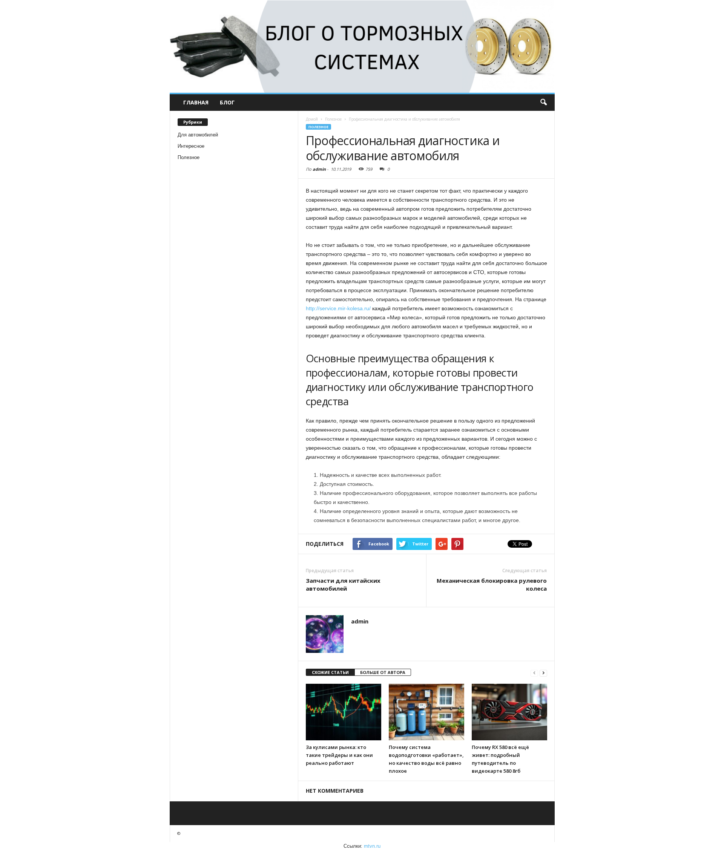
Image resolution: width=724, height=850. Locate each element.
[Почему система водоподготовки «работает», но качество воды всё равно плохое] (426, 712)
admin (319, 169)
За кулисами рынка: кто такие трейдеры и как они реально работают (339, 755)
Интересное (191, 146)
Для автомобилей (198, 135)
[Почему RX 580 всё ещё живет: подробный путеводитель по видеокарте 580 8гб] (509, 712)
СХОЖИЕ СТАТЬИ (330, 672)
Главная (196, 102)
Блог (227, 102)
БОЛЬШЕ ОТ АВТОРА (382, 672)
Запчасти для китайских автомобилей (343, 584)
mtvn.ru (372, 846)
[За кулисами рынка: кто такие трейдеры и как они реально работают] (343, 712)
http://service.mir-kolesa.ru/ (338, 308)
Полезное (188, 157)
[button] (543, 102)
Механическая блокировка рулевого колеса (492, 584)
